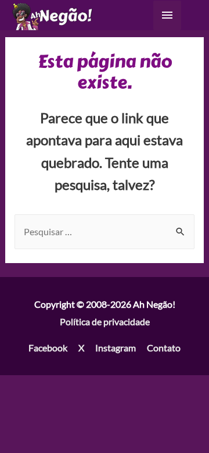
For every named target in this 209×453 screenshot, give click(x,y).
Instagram (115, 347)
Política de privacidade (105, 321)
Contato (164, 347)
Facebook (47, 347)
